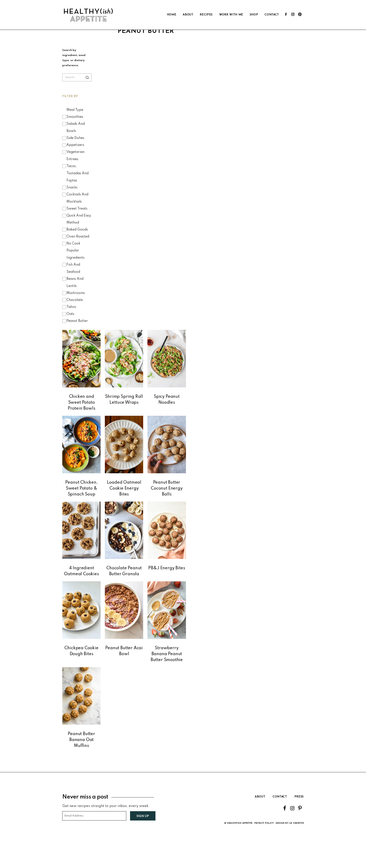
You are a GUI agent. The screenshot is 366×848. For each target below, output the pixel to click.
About (260, 796)
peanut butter (77, 321)
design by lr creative (290, 823)
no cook (73, 243)
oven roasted (78, 236)
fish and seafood (73, 268)
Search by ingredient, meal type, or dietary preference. (74, 58)
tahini (71, 307)
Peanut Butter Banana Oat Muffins (81, 740)
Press (299, 796)
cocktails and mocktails (77, 198)
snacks (72, 187)
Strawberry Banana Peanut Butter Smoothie (167, 654)
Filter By (70, 96)
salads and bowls (76, 127)
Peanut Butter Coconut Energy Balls (166, 488)
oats (70, 314)
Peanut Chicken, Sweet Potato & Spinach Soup (81, 488)
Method (73, 222)
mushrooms (76, 293)
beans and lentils (75, 282)
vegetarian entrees (76, 155)
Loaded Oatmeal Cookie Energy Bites (124, 488)
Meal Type (75, 110)
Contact (280, 796)
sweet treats (77, 208)
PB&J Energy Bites (166, 568)
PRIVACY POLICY (264, 823)
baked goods (77, 229)
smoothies (75, 117)
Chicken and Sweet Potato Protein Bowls (81, 403)
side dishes (75, 138)
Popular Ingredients (76, 254)
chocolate (75, 300)
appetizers (75, 145)
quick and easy (79, 215)
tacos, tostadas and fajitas (78, 173)
